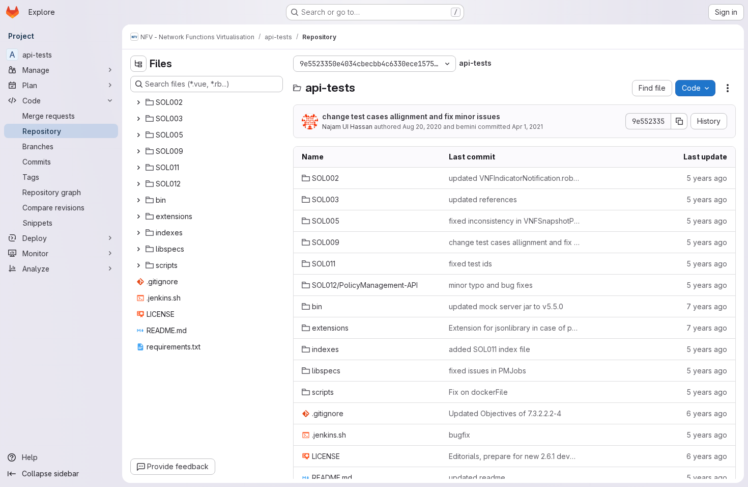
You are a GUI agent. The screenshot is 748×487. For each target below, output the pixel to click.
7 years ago (706, 306)
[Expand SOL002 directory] (138, 102)
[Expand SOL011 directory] (138, 167)
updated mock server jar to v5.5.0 (506, 306)
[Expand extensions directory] (138, 216)
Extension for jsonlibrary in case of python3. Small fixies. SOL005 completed (514, 327)
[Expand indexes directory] (138, 233)
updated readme (477, 477)
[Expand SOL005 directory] (138, 135)
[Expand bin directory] (138, 200)
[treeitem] (207, 102)
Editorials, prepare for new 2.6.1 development (514, 456)
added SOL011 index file (489, 349)
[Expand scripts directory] (138, 265)
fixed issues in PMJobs (487, 370)
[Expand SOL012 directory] (138, 184)
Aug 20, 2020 (422, 126)
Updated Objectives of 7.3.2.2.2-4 (505, 413)
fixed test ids (470, 263)
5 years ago (706, 178)
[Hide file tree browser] (138, 64)
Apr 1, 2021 (527, 126)
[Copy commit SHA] (679, 121)
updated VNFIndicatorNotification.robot (514, 178)
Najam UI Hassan (347, 126)
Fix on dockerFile (478, 392)
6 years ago (706, 413)
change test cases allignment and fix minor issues (411, 116)
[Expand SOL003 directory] (138, 119)
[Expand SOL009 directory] (138, 151)
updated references (483, 199)
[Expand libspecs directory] (138, 249)
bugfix (459, 434)
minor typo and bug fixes (491, 285)
